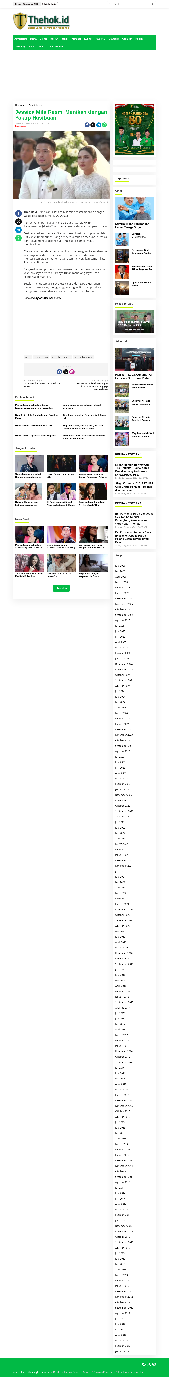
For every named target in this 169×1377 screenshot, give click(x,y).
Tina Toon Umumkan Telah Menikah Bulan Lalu (84, 416)
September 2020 (124, 920)
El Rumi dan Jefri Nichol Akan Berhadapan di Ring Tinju (60, 504)
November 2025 (124, 604)
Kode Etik (122, 1372)
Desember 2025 (124, 598)
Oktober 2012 (122, 1302)
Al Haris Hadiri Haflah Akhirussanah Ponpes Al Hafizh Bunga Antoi (142, 386)
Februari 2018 (123, 991)
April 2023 (120, 773)
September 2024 (124, 680)
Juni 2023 (120, 762)
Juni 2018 (120, 974)
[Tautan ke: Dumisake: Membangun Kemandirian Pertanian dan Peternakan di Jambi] (122, 239)
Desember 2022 (124, 794)
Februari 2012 (123, 1345)
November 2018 (124, 958)
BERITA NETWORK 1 (128, 454)
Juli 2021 (120, 871)
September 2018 (124, 964)
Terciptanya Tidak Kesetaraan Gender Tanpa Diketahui (141, 252)
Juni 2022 (120, 827)
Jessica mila (41, 357)
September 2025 (124, 614)
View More (61, 588)
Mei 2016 (120, 1078)
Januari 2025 (122, 658)
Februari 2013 (123, 1280)
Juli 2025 (120, 625)
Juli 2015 (120, 1122)
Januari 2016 (122, 1095)
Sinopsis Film (136, 1372)
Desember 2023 (124, 729)
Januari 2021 (122, 904)
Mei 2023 (120, 767)
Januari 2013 (122, 1285)
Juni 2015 (120, 1127)
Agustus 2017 (122, 1007)
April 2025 (120, 642)
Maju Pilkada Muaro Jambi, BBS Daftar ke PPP (134, 323)
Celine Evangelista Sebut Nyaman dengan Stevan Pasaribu (28, 475)
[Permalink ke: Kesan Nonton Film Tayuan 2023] (61, 462)
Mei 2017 (120, 1024)
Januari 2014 (122, 1220)
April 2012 (120, 1335)
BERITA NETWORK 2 (128, 503)
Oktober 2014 (122, 1171)
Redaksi (57, 1372)
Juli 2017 (120, 1013)
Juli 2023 (120, 756)
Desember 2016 (124, 1051)
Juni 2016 (120, 1073)
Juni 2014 (120, 1193)
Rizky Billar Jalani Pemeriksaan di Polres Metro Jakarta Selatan (84, 437)
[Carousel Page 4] (138, 329)
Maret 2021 (121, 893)
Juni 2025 (120, 631)
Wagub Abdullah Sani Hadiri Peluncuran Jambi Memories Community (143, 435)
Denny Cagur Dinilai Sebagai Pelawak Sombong (82, 406)
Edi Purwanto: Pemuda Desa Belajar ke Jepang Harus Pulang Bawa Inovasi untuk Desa (133, 537)
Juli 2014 (120, 1187)
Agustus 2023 (122, 751)
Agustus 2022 (122, 816)
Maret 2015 (121, 1144)
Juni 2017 (120, 1018)
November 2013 (124, 1231)
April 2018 (120, 985)
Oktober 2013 (122, 1236)
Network (87, 1372)
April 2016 (120, 1083)
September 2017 (124, 1002)
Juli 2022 (120, 822)
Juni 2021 (120, 876)
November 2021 (124, 865)
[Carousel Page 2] (130, 329)
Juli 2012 (120, 1318)
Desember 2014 (124, 1160)
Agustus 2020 (122, 925)
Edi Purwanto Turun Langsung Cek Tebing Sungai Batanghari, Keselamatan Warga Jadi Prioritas (134, 518)
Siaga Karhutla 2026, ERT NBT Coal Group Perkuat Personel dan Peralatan (134, 486)
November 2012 (124, 1296)
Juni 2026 (120, 565)
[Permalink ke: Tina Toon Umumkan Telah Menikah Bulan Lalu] (29, 562)
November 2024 (124, 669)
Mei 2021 (120, 882)
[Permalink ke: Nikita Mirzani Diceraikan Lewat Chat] (61, 562)
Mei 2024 (120, 702)
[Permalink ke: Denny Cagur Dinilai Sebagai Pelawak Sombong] (61, 534)
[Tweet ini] (92, 124)
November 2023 (124, 734)
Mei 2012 (120, 1329)
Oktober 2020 (122, 914)
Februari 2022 (123, 849)
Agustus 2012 (122, 1313)
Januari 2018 (122, 996)
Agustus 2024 (122, 685)
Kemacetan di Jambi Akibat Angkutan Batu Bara (143, 268)
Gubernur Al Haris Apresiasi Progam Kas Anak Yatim (141, 419)
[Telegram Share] (98, 124)
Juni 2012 (120, 1324)
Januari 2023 (122, 789)
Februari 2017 (123, 1040)
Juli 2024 (120, 691)
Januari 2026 (122, 593)
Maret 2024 (121, 713)
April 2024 (120, 707)
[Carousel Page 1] (126, 329)
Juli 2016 (120, 1067)
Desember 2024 (124, 663)
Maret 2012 (121, 1340)
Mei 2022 (120, 833)
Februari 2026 (123, 587)
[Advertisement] (84, 76)
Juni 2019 (120, 936)
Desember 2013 (124, 1225)
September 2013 (124, 1242)
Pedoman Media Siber (104, 1372)
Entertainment (20, 126)
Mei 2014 (120, 1198)
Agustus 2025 (122, 620)
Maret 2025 (121, 647)
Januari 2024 (122, 723)
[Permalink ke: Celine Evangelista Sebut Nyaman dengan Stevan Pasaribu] (29, 462)
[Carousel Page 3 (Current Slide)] (134, 329)
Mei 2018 (120, 980)
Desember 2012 (124, 1291)
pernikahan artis (61, 357)
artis (27, 357)
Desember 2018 (124, 953)
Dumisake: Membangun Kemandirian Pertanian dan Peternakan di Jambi (142, 235)
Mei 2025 (120, 636)
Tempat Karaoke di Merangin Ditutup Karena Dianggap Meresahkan (92, 385)
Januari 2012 (122, 1351)
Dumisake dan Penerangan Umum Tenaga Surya (132, 225)
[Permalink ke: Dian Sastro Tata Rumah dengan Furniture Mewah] (93, 534)
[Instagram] (72, 371)
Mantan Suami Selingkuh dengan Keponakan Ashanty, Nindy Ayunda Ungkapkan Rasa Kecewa (33, 406)
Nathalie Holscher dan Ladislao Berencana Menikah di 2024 (26, 504)
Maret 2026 (121, 582)
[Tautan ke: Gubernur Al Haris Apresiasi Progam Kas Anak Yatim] (122, 422)
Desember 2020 (124, 909)
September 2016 (124, 1062)
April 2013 (120, 1269)
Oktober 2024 (122, 674)
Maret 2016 (121, 1089)
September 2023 (124, 745)
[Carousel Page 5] (142, 329)
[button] (153, 4)
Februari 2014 (123, 1214)
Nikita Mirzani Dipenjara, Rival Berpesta (35, 435)
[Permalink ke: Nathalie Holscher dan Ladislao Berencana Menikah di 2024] (29, 491)
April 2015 (120, 1138)
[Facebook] (59, 371)
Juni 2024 (120, 696)
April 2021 (120, 887)
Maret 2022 (121, 843)
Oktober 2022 (122, 805)
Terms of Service (72, 1372)
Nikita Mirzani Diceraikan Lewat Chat (33, 425)
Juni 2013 (120, 1258)
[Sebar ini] (87, 124)
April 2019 (120, 942)
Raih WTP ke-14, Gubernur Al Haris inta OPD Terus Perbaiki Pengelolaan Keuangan (133, 376)
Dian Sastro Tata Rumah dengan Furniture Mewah (36, 416)
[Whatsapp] (104, 124)
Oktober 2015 (122, 1111)
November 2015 (124, 1105)
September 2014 (124, 1176)
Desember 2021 (124, 860)
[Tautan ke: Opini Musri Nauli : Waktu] (122, 288)
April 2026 (120, 576)
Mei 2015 (120, 1133)
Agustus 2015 (122, 1116)
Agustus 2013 (122, 1247)
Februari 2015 (123, 1149)
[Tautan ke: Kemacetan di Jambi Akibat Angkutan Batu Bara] (122, 271)
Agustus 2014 (122, 1182)
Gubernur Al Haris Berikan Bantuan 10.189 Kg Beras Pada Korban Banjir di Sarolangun (143, 402)
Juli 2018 (120, 969)
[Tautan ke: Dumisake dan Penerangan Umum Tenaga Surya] (134, 208)
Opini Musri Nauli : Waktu (141, 284)
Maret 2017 (121, 1035)
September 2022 (124, 811)
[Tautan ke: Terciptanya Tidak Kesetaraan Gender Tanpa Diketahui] (122, 255)
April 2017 (120, 1029)
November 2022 (124, 800)
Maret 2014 (121, 1209)
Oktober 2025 (122, 609)
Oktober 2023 (122, 740)
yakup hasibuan (84, 357)
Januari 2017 (122, 1045)
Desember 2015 (124, 1100)
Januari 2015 (122, 1154)
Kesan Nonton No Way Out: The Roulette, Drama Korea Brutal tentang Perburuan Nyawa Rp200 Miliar (132, 469)
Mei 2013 (120, 1264)
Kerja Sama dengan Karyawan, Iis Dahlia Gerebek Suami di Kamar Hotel (83, 427)
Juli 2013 (120, 1253)
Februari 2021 (123, 898)
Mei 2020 (120, 931)
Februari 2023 (123, 783)
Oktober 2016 (122, 1056)
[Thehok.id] (41, 21)
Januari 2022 (122, 854)
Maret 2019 (121, 947)
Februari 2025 (123, 652)
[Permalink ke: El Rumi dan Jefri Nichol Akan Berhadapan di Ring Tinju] (61, 491)
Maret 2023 (121, 778)
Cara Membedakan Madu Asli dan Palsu (42, 383)
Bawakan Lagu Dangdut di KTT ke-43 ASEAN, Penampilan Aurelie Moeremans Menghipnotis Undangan (92, 504)
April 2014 (120, 1204)
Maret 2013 (121, 1275)
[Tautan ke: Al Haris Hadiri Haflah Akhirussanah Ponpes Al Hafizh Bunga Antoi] (122, 389)
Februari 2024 (123, 718)
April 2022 (120, 838)
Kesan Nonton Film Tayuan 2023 (60, 475)
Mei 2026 (120, 571)
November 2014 (124, 1165)
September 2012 (124, 1307)
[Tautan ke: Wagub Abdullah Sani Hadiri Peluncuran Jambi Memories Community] (122, 438)
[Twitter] (65, 371)
